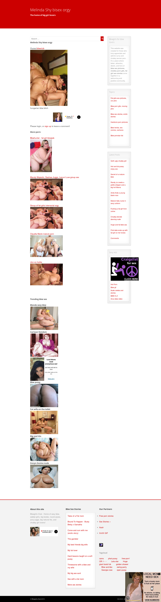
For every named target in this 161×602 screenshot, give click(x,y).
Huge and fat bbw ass (119, 224)
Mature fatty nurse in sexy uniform (118, 202)
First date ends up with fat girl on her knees (119, 231)
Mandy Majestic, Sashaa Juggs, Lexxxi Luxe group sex (54, 177)
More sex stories (74, 584)
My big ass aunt (74, 573)
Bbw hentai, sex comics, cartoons (117, 128)
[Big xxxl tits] (44, 460)
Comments (115, 238)
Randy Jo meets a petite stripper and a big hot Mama (118, 185)
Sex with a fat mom (76, 579)
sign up (48, 126)
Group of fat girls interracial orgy (44, 205)
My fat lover (73, 550)
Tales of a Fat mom (76, 516)
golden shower (122, 564)
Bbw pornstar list (117, 135)
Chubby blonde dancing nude (116, 218)
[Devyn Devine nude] (44, 487)
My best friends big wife (78, 544)
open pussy (121, 570)
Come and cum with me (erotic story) (78, 531)
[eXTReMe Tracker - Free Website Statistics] (101, 546)
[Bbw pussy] (44, 406)
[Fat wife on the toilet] (44, 433)
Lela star (115, 561)
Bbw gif (113, 287)
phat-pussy (112, 558)
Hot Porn (114, 284)
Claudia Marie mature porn (42, 233)
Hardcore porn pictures (119, 122)
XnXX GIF (103, 533)
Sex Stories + (105, 521)
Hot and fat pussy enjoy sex (117, 167)
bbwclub (40, 48)
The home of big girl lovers (43, 15)
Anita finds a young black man (118, 194)
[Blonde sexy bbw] (44, 329)
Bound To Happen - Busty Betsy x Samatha (78, 523)
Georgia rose (106, 570)
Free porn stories (106, 516)
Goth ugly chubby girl (118, 161)
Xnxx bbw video (116, 299)
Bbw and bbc (106, 567)
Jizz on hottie (36, 262)
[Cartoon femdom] (44, 356)
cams (101, 558)
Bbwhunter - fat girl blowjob (42, 137)
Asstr (101, 527)
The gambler (73, 538)
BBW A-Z (114, 296)
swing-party (122, 567)
